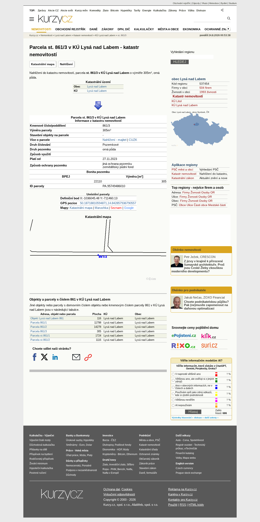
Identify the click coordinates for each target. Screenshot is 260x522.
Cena (186, 440)
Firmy (186, 192)
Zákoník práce (147, 463)
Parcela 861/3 (38, 331)
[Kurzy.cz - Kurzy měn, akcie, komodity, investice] (55, 22)
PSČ (157, 440)
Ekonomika (191, 29)
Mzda (83, 455)
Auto (178, 440)
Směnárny (71, 444)
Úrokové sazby (74, 440)
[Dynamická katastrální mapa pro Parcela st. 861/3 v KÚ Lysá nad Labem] (98, 289)
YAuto (204, 3)
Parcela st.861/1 (40, 335)
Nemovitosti (46, 35)
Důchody (71, 474)
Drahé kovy (109, 459)
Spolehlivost (197, 440)
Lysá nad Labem (97, 86)
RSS (183, 504)
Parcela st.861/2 (40, 339)
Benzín (121, 469)
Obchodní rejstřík (181, 3)
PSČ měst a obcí (182, 169)
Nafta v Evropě (111, 472)
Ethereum (132, 454)
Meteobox (214, 3)
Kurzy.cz (33, 35)
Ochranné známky (219, 29)
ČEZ (113, 440)
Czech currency (184, 468)
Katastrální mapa (42, 64)
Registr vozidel (184, 444)
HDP (119, 449)
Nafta (129, 469)
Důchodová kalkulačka (42, 444)
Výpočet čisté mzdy (40, 440)
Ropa (106, 469)
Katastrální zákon (183, 178)
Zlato (105, 10)
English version (185, 463)
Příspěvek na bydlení (41, 454)
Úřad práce (72, 455)
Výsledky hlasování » (182, 417)
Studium (233, 3)
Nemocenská (73, 465)
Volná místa (81, 450)
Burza (106, 440)
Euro (82, 444)
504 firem (205, 87)
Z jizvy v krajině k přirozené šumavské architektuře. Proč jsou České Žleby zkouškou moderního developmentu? (197, 266)
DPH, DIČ (124, 29)
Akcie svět (67, 10)
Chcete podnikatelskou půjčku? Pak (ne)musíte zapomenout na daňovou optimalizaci (206, 305)
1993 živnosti (207, 92)
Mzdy (126, 449)
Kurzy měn (81, 10)
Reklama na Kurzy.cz (182, 489)
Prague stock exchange (189, 472)
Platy (89, 455)
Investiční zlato (117, 464)
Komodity (95, 10)
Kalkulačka (159, 10)
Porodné (86, 465)
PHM (113, 469)
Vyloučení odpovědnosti (119, 494)
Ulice (190, 205)
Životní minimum (38, 463)
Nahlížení (66, 64)
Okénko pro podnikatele (189, 290)
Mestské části (217, 205)
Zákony (172, 10)
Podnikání (145, 435)
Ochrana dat (111, 489)
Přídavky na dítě (38, 449)
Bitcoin (114, 10)
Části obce (200, 205)
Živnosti (195, 192)
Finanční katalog (185, 453)
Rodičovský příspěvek (41, 458)
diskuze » (199, 417)
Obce (182, 205)
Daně (94, 29)
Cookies (126, 489)
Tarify (137, 10)
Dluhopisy (108, 444)
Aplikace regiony (185, 165)
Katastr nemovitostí (188, 96)
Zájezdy (196, 3)
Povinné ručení (37, 472)
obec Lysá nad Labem (189, 79)
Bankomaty (83, 435)
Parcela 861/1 (38, 322)
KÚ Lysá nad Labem (185, 105)
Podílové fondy (123, 444)
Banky (70, 435)
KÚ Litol (177, 101)
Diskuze (201, 10)
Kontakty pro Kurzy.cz (183, 499)
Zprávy (42, 10)
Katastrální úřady (148, 449)
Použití (172, 504)
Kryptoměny (109, 454)
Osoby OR (208, 192)
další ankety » (212, 417)
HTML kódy (196, 504)
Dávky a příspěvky (77, 460)
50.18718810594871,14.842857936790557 (108, 203)
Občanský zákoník (149, 458)
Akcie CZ (53, 10)
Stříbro (130, 464)
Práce (182, 10)
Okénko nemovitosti (186, 249)
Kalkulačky (144, 29)
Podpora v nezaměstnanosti (81, 470)
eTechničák (190, 448)
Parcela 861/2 (38, 326)
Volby (179, 457)
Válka (191, 10)
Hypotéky (126, 10)
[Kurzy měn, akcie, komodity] (62, 496)
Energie (146, 10)
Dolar (89, 444)
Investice (108, 435)
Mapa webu (189, 457)
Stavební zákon (147, 468)
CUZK (133, 139)
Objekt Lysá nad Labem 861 (47, 318)
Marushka (101, 207)
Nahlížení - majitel (114, 139)
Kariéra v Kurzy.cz (180, 494)
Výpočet (49, 435)
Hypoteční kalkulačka (41, 468)
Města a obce (168, 29)
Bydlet (224, 3)
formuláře (151, 472)
